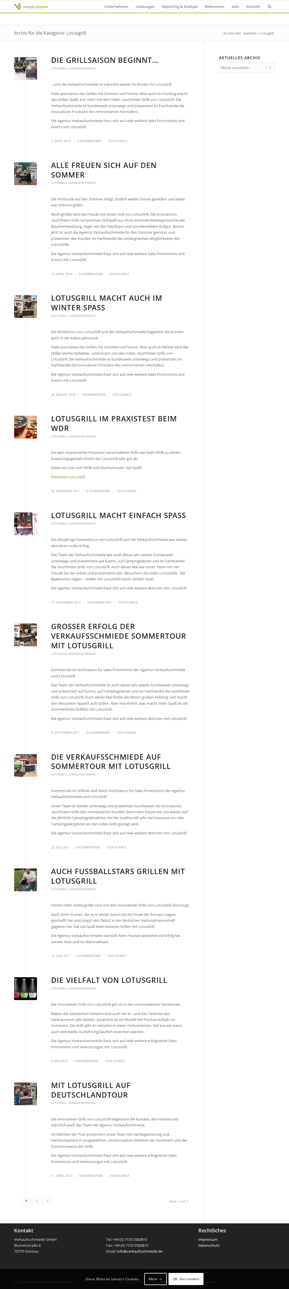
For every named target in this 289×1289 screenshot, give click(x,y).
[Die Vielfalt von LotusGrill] (25, 988)
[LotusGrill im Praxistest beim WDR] (25, 427)
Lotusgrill (59, 68)
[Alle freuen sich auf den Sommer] (25, 173)
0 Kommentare (89, 141)
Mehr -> (155, 1279)
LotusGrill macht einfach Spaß (118, 515)
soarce (122, 141)
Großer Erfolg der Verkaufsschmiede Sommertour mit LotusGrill (118, 636)
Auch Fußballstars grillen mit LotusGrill (118, 876)
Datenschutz (209, 1245)
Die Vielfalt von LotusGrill (109, 980)
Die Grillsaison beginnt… (104, 60)
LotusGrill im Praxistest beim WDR (114, 423)
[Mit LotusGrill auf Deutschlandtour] (25, 1093)
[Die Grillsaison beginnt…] (25, 68)
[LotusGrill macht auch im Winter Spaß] (25, 306)
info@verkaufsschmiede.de (139, 1251)
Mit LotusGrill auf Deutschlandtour (91, 1090)
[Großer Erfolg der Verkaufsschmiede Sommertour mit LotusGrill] (25, 635)
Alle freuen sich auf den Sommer (104, 170)
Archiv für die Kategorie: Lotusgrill (50, 33)
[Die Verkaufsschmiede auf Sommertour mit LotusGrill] (25, 765)
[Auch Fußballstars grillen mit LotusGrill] (25, 879)
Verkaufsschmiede (82, 68)
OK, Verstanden (186, 1279)
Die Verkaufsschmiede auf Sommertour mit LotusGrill (111, 761)
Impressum (208, 1239)
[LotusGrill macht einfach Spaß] (25, 523)
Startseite (250, 33)
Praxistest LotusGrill (68, 476)
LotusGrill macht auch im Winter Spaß (106, 303)
